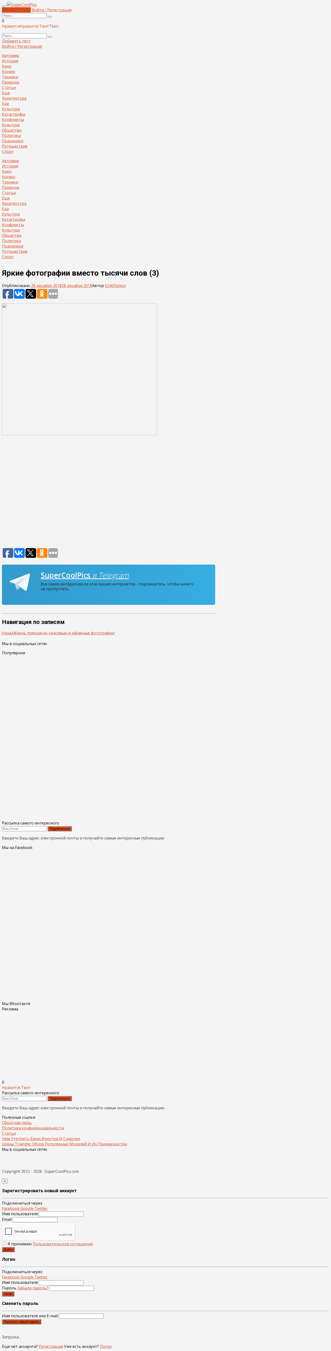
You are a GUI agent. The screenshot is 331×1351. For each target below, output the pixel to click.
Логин (8, 1294)
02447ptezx (115, 285)
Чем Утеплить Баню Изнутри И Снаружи (41, 1138)
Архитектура (14, 98)
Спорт (8, 151)
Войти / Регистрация (51, 10)
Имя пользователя (20, 1213)
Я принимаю (50, 1244)
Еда (5, 103)
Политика (11, 135)
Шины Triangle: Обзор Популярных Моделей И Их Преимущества (64, 1144)
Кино (7, 66)
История (10, 61)
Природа (10, 82)
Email (7, 1219)
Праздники (12, 141)
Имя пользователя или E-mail (30, 1316)
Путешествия (14, 146)
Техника (10, 77)
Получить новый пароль (21, 1322)
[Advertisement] (108, 494)
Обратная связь (17, 1122)
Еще (6, 93)
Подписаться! (60, 829)
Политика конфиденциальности (33, 1128)
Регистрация (51, 1346)
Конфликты (13, 119)
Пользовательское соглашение (63, 1244)
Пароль (25, 1288)
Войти (8, 1249)
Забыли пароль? (32, 1288)
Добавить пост (16, 10)
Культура (11, 109)
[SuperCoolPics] (22, 4)
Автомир (10, 55)
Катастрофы (13, 114)
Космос (9, 71)
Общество (12, 130)
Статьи (9, 87)
